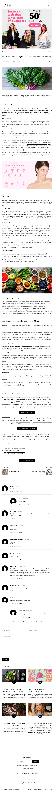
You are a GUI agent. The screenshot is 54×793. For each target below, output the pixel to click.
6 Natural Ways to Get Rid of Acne (12, 450)
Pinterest (31, 783)
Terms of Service (31, 773)
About (29, 789)
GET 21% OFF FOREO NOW (27, 460)
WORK (36, 1)
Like (11, 491)
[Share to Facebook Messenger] (51, 61)
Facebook (20, 783)
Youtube (25, 783)
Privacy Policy (22, 773)
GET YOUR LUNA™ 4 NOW (27, 412)
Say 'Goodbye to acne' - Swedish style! (13, 453)
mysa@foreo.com (27, 747)
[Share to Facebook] (49, 61)
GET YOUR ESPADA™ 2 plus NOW (27, 428)
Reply (20, 491)
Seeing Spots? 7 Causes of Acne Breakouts (14, 452)
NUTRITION (4, 51)
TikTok (34, 783)
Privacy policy (38, 789)
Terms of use (48, 789)
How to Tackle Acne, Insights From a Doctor (14, 448)
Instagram (23, 783)
